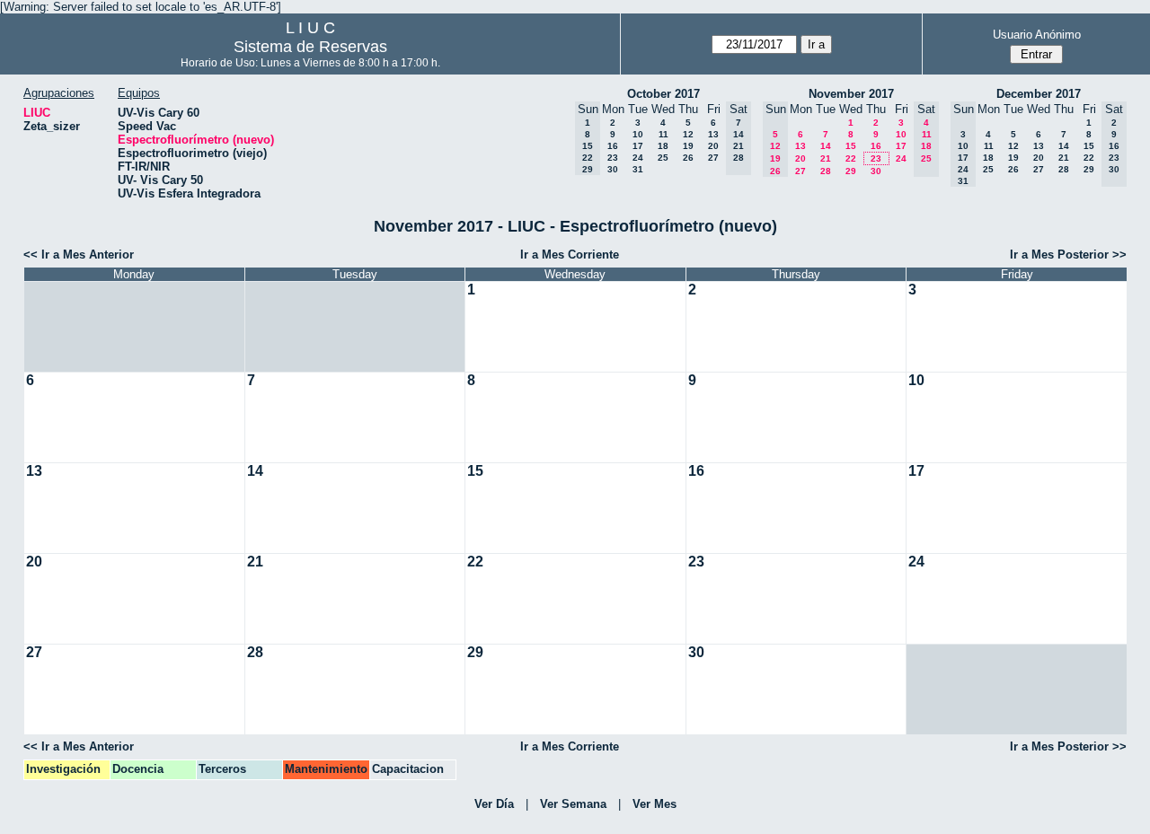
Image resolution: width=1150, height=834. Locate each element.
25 (663, 157)
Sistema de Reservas (310, 47)
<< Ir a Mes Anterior (78, 254)
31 (637, 169)
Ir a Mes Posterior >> (1068, 254)
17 (637, 146)
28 (825, 171)
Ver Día (494, 804)
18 (663, 146)
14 (825, 146)
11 (663, 134)
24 (637, 157)
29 (850, 171)
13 (713, 134)
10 (637, 134)
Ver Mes (654, 804)
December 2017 (1038, 94)
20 (713, 146)
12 (688, 134)
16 (612, 146)
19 (688, 146)
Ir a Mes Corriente (569, 254)
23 (612, 157)
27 (713, 157)
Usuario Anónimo (1037, 34)
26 (688, 157)
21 (825, 158)
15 (850, 146)
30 (612, 169)
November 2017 (851, 94)
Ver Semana (573, 804)
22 (850, 158)
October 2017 (663, 94)
